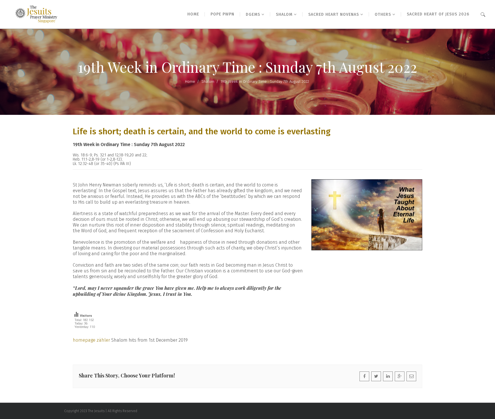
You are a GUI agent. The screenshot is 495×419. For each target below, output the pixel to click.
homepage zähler (91, 340)
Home (190, 81)
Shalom (207, 81)
